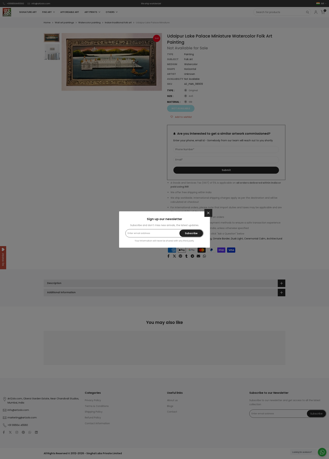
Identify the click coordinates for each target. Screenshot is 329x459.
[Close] (208, 213)
